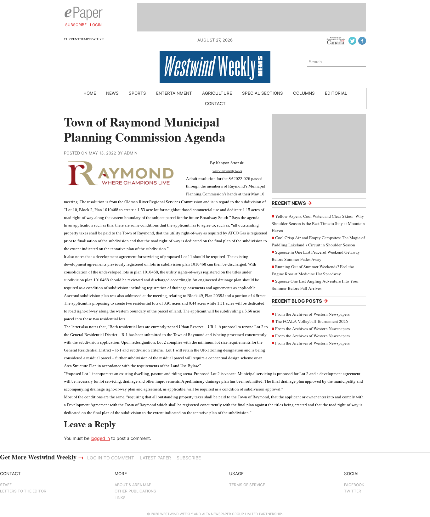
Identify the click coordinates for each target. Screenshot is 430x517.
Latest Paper (155, 457)
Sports (137, 93)
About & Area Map (133, 484)
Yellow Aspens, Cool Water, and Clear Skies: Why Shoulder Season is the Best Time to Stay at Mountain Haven (318, 223)
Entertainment (174, 93)
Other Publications (135, 491)
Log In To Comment (110, 457)
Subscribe (76, 24)
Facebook (354, 484)
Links (120, 497)
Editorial (336, 93)
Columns (304, 93)
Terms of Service (247, 484)
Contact (215, 103)
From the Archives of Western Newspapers (312, 314)
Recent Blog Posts (300, 300)
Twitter (352, 491)
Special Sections (262, 93)
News (112, 93)
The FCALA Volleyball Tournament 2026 (311, 321)
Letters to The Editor (23, 491)
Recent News (292, 202)
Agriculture (217, 93)
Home (89, 93)
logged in (100, 438)
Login (96, 24)
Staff (6, 484)
